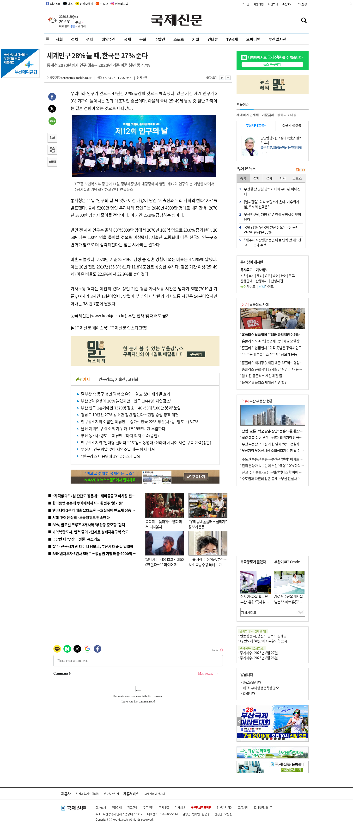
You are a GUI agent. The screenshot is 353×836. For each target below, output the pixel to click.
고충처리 (243, 807)
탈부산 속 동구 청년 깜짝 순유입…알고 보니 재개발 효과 (125, 394)
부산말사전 (277, 39)
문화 (142, 39)
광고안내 (132, 807)
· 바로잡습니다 (250, 682)
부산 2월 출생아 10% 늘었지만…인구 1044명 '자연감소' (126, 401)
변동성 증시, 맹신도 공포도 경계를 (263, 635)
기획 (195, 39)
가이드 (248, 286)
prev (239, 721)
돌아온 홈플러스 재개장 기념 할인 (264, 382)
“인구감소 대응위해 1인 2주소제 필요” (111, 456)
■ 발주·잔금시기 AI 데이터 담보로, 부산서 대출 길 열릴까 (90, 546)
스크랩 (52, 162)
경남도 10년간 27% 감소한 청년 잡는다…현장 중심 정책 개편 (130, 414)
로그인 (245, 4)
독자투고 (164, 807)
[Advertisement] (273, 521)
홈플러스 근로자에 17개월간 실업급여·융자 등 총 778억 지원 (283, 369)
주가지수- (252, 648)
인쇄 (52, 138)
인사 (243, 275)
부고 (292, 275)
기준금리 (268, 115)
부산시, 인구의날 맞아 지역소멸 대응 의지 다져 (118, 449)
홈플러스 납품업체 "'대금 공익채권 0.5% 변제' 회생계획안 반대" (286, 334)
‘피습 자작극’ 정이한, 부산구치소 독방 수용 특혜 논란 (207, 562)
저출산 (120, 379)
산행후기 (262, 280)
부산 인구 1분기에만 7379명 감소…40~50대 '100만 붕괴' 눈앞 (131, 408)
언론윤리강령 (224, 807)
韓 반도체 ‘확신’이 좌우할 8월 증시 (263, 640)
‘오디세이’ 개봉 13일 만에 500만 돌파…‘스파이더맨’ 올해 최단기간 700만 (164, 565)
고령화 (133, 379)
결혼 (268, 275)
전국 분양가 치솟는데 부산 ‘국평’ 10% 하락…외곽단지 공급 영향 (286, 465)
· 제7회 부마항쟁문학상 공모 (259, 687)
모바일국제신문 (263, 807)
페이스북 (55, 4)
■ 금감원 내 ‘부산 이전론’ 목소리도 (74, 539)
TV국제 (232, 39)
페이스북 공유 (52, 97)
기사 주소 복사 (52, 150)
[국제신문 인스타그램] (128, 328)
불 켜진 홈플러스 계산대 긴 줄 (262, 375)
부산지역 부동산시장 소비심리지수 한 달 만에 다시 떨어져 (281, 450)
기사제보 (180, 807)
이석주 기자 (54, 78)
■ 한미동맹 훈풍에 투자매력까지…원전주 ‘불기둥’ (85, 502)
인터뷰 (212, 39)
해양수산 (109, 39)
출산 (276, 275)
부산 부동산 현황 (256, 400)
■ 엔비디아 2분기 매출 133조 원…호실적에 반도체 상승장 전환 (95, 510)
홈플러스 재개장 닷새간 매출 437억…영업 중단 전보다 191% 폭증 (287, 362)
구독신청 (302, 4)
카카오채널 (86, 4)
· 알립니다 (247, 693)
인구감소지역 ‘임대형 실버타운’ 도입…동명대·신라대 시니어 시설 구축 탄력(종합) (146, 442)
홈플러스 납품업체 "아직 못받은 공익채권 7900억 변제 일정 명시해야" (290, 347)
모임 (252, 275)
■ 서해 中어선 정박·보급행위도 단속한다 (79, 517)
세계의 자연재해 (248, 115)
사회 (59, 39)
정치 (74, 39)
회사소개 (101, 807)
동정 (284, 275)
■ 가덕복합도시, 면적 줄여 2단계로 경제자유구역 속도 (88, 531)
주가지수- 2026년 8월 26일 (259, 657)
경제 (89, 39)
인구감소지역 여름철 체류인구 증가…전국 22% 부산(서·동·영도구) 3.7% (140, 421)
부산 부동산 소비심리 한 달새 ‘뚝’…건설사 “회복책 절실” (280, 443)
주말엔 (159, 39)
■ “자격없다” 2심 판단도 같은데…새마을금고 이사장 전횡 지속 (95, 495)
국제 (127, 39)
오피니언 (253, 39)
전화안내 (116, 807)
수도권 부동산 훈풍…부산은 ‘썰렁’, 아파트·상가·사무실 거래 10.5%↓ (290, 459)
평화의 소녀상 (286, 115)
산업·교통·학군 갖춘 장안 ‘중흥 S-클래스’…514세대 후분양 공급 (287, 430)
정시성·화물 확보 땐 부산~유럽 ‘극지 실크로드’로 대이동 (254, 602)
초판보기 (287, 4)
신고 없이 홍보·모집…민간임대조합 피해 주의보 (275, 472)
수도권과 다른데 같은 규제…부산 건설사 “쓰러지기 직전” (281, 478)
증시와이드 (253, 631)
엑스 (70, 4)
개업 (259, 275)
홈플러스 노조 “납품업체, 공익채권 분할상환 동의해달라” (281, 340)
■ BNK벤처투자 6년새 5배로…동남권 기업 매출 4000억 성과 (94, 553)
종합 (243, 178)
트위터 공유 (52, 109)
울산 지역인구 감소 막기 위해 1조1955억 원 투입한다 (123, 428)
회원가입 (258, 4)
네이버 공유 (52, 121)
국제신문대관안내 (154, 794)
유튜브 (104, 4)
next (305, 721)
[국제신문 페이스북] (92, 328)
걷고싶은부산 (111, 794)
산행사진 (277, 280)
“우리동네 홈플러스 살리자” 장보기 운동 (269, 354)
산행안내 (246, 280)
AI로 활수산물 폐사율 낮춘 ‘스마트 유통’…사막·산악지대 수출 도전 (288, 604)
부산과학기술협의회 (87, 794)
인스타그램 (121, 4)
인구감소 (106, 379)
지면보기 (273, 4)
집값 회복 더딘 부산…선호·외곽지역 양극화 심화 (275, 437)
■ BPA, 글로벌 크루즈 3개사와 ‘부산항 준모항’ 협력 (86, 524)
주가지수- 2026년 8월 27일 (259, 652)
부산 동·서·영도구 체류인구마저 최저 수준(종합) (120, 435)
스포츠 (178, 39)
